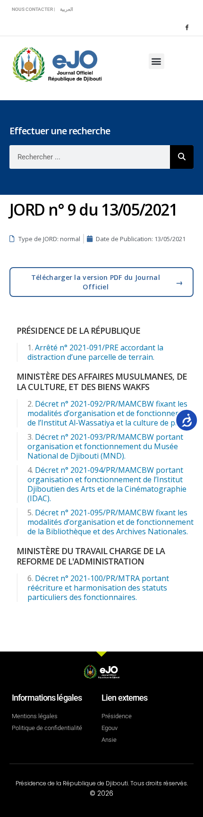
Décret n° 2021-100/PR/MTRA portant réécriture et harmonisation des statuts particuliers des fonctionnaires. (98, 587)
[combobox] (89, 157)
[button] (156, 61)
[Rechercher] (182, 157)
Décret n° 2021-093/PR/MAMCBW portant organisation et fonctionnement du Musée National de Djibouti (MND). (105, 446)
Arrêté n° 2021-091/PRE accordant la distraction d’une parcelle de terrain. (95, 352)
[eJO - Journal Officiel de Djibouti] (56, 63)
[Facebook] (186, 27)
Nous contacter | (33, 9)
